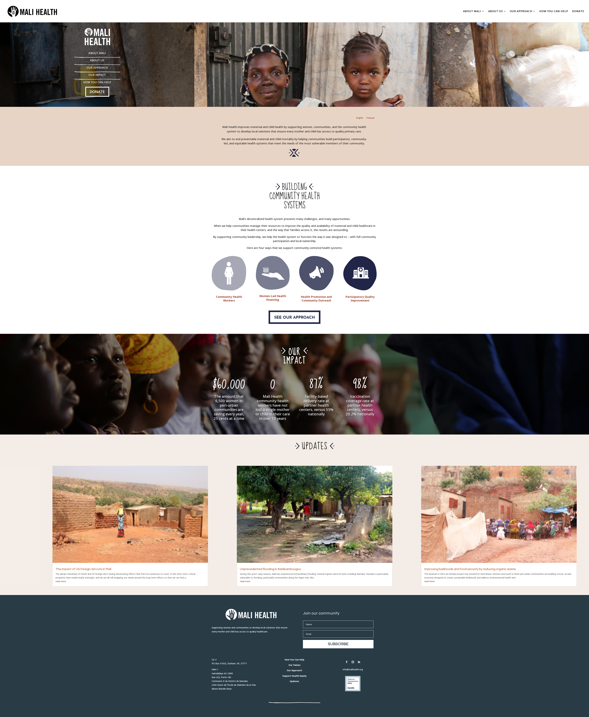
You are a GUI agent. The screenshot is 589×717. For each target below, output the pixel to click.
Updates (294, 681)
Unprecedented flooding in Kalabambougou (270, 569)
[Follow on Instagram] (352, 662)
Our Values (294, 665)
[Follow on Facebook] (346, 662)
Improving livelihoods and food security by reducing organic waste (470, 569)
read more (61, 581)
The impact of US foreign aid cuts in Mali (83, 569)
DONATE (578, 11)
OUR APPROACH (521, 11)
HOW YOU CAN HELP (553, 11)
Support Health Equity (294, 675)
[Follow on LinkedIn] (358, 662)
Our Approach (294, 670)
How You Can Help (294, 659)
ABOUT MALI (472, 11)
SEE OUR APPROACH (294, 318)
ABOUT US (495, 11)
